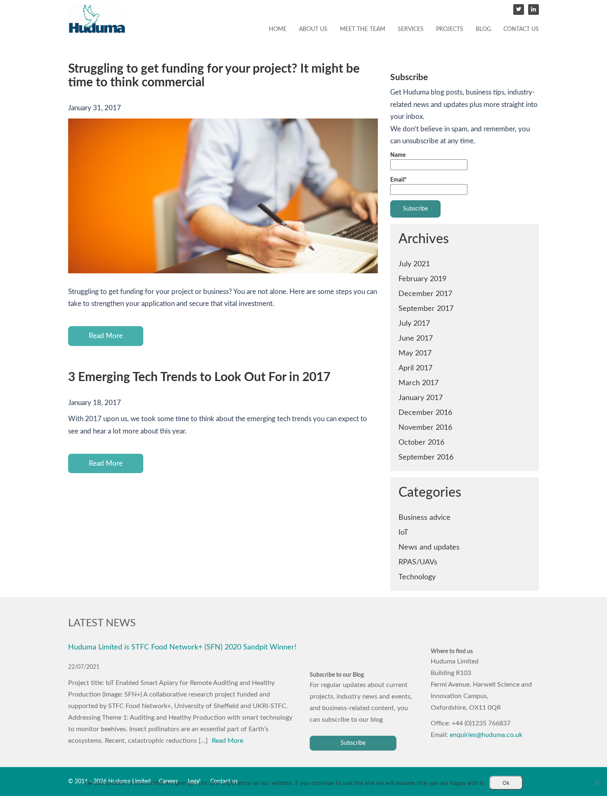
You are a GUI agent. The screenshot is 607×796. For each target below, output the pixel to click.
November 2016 (425, 427)
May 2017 (415, 353)
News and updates (429, 547)
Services (411, 29)
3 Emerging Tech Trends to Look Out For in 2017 (199, 377)
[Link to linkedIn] (533, 9)
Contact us (521, 29)
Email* (398, 180)
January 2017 (420, 398)
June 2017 (415, 338)
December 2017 (425, 294)
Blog (483, 29)
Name (397, 155)
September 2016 (425, 457)
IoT (403, 532)
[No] (597, 783)
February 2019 (422, 279)
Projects (449, 29)
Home (278, 29)
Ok (506, 782)
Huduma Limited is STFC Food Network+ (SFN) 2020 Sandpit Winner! (182, 647)
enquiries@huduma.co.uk (486, 735)
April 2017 (415, 368)
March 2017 (418, 383)
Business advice (424, 517)
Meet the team (362, 29)
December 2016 (425, 413)
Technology (417, 577)
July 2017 (414, 323)
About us (313, 29)
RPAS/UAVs (417, 562)
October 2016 (421, 442)
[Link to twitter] (518, 9)
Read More (106, 335)
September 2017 (425, 309)
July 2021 (414, 264)
